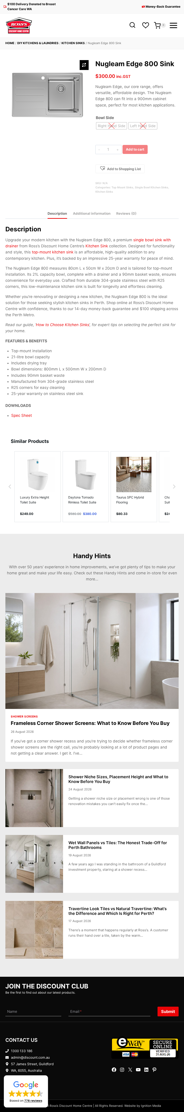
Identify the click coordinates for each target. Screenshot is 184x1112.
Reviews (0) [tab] (126, 213)
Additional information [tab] (92, 213)
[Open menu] (173, 25)
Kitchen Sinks (73, 43)
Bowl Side (105, 118)
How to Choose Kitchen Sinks (62, 325)
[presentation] (92, 651)
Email (76, 1011)
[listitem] (37, 486)
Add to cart (135, 149)
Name (12, 1011)
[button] (120, 168)
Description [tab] (57, 213)
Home (9, 43)
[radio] (111, 125)
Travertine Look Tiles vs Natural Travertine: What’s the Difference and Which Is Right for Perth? (117, 911)
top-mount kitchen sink (52, 252)
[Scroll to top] (173, 1094)
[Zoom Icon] (84, 65)
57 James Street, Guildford (32, 1064)
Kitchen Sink (96, 246)
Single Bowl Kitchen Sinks (151, 187)
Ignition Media (151, 1105)
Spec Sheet (21, 415)
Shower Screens (24, 716)
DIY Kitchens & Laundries (38, 43)
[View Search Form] (132, 25)
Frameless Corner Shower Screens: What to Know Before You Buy (90, 723)
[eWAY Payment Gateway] (145, 1047)
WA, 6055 (18, 1070)
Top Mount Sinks (122, 187)
